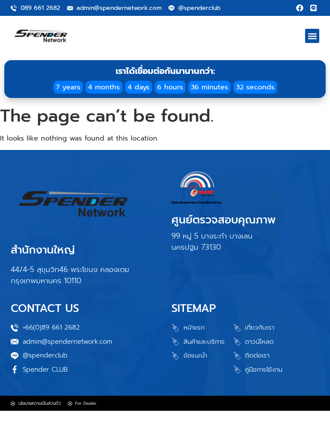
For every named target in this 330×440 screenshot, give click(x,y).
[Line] (313, 8)
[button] (312, 36)
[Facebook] (300, 8)
